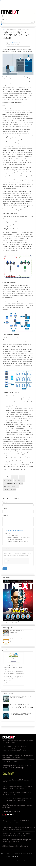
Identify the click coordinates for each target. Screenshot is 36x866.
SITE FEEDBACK (28, 853)
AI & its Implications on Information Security (15, 846)
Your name (6, 502)
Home (4, 29)
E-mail (5, 508)
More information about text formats (13, 530)
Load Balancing (19, 480)
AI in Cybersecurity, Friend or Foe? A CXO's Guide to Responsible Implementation (20, 713)
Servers (22, 477)
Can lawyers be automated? (16, 639)
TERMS (22, 853)
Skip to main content (5, 1)
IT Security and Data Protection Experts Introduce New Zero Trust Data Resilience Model (19, 828)
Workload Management (11, 486)
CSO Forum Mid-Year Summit (17, 630)
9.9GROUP (10, 853)
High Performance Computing (13, 483)
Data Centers (8, 480)
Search (31, 22)
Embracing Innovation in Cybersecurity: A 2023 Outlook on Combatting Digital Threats (16, 834)
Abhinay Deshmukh (13, 42)
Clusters (14, 477)
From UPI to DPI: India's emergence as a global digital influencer (13, 667)
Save (5, 569)
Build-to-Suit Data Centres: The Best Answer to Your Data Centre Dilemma (21, 696)
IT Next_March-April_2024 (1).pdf (11, 622)
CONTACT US (17, 853)
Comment (6, 515)
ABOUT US (5, 853)
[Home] (10, 12)
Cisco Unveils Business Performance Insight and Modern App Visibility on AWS (17, 841)
